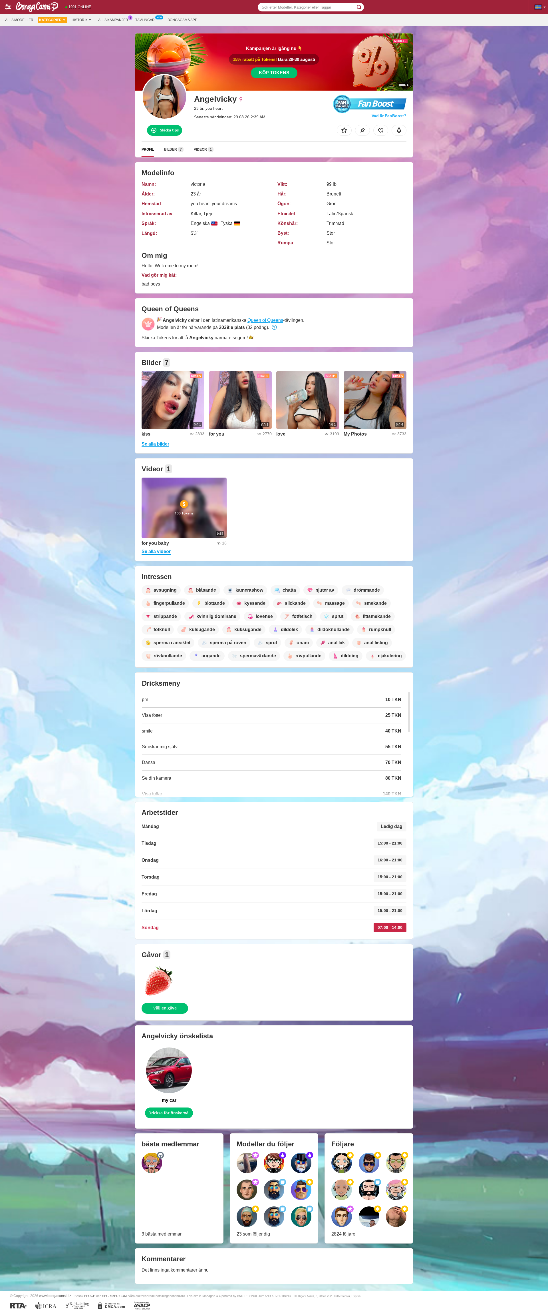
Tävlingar (145, 20)
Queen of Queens (265, 320)
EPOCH (89, 1296)
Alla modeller (19, 20)
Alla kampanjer (113, 20)
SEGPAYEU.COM (114, 1296)
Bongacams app (182, 20)
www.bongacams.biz (55, 1296)
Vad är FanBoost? (389, 115)
